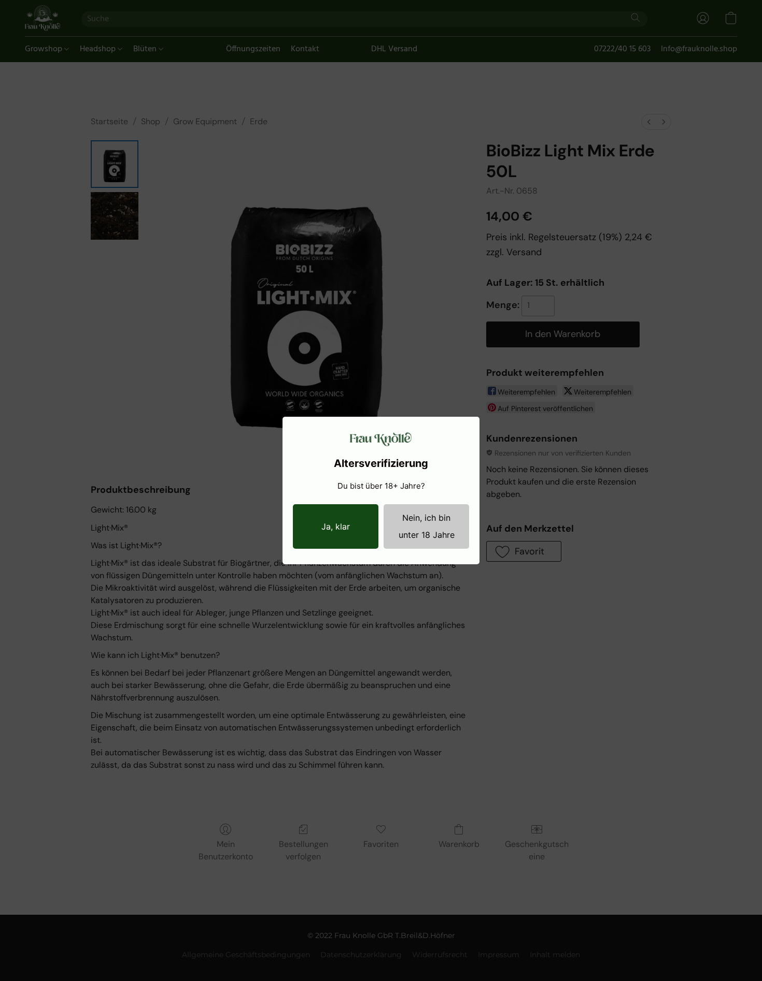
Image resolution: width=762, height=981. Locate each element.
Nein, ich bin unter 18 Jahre (427, 526)
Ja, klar (335, 526)
